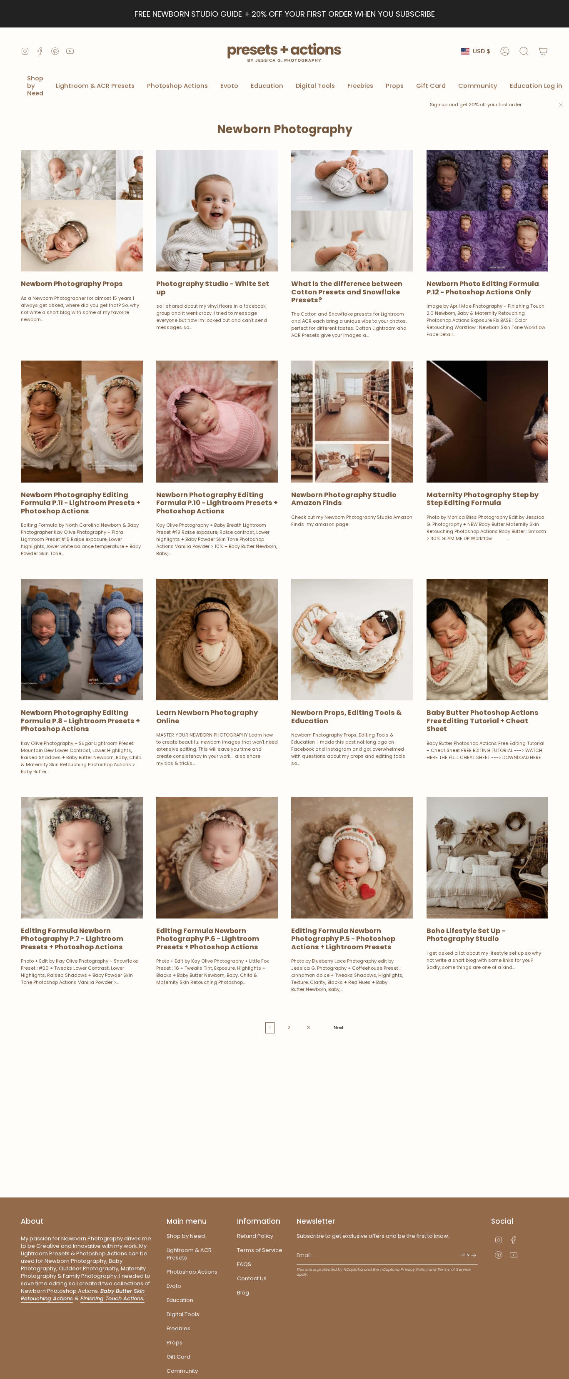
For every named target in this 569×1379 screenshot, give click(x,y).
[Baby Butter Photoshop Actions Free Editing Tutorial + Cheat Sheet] (488, 640)
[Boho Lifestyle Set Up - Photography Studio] (488, 858)
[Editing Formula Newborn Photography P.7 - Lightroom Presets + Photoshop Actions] (82, 858)
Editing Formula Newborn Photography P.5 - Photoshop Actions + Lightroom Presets (343, 939)
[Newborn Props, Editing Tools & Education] (352, 640)
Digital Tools (183, 1314)
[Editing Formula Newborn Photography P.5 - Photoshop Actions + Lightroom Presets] (352, 858)
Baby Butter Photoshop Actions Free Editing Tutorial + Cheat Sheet (483, 721)
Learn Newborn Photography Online (207, 716)
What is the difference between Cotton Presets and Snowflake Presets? (346, 292)
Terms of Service (259, 1250)
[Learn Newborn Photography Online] (217, 640)
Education (180, 1300)
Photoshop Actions (192, 1271)
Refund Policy (255, 1236)
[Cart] (543, 51)
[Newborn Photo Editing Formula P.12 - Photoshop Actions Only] (488, 211)
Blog (243, 1292)
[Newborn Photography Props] (82, 211)
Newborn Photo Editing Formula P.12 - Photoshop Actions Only (483, 287)
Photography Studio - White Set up (212, 287)
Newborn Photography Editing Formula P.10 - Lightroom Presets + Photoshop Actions (217, 503)
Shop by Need (186, 1236)
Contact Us (252, 1278)
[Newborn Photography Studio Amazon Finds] (352, 422)
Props (174, 1342)
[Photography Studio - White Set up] (217, 211)
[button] (35, 86)
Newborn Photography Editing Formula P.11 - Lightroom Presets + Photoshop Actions (80, 503)
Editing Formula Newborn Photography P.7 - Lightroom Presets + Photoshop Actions (72, 939)
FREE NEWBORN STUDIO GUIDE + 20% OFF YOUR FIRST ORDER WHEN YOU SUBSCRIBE (285, 14)
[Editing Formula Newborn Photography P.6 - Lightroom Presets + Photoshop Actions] (217, 858)
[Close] (561, 105)
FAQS (244, 1264)
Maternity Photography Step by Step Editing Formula (483, 499)
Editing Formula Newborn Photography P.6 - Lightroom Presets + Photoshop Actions (207, 939)
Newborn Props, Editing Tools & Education (346, 716)
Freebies (178, 1328)
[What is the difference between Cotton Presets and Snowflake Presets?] (352, 211)
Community (182, 1370)
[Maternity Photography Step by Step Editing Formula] (488, 422)
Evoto (174, 1285)
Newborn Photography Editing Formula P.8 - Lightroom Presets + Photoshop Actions (80, 721)
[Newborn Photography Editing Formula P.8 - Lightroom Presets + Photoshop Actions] (82, 640)
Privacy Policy (414, 1269)
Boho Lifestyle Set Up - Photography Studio (466, 934)
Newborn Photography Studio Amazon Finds (344, 499)
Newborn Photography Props (72, 284)
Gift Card (178, 1356)
